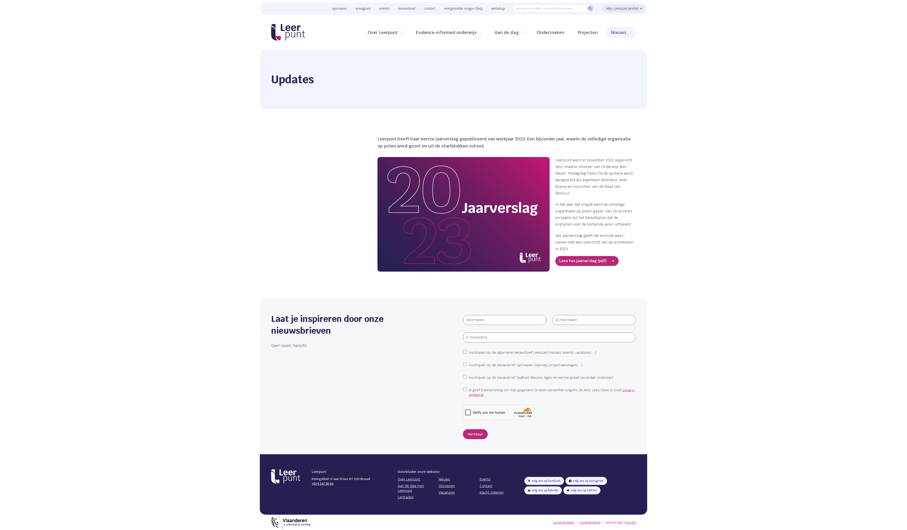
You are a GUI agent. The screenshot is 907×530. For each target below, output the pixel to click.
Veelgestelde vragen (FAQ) (463, 8)
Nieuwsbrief (406, 8)
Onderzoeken (550, 32)
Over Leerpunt (383, 32)
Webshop (498, 8)
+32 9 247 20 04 (323, 484)
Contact (430, 8)
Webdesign (621, 522)
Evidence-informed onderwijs (446, 32)
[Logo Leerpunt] (288, 32)
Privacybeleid (563, 522)
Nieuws (618, 32)
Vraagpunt (363, 8)
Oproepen (339, 8)
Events (384, 8)
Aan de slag (507, 32)
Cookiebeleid (590, 522)
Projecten (588, 32)
